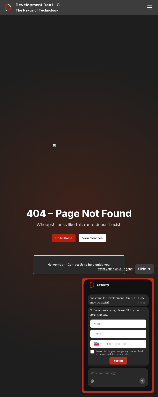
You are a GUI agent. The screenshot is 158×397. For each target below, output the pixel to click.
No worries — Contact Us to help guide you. (79, 264)
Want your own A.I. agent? (115, 269)
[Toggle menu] (150, 7)
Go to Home (63, 238)
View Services (92, 238)
